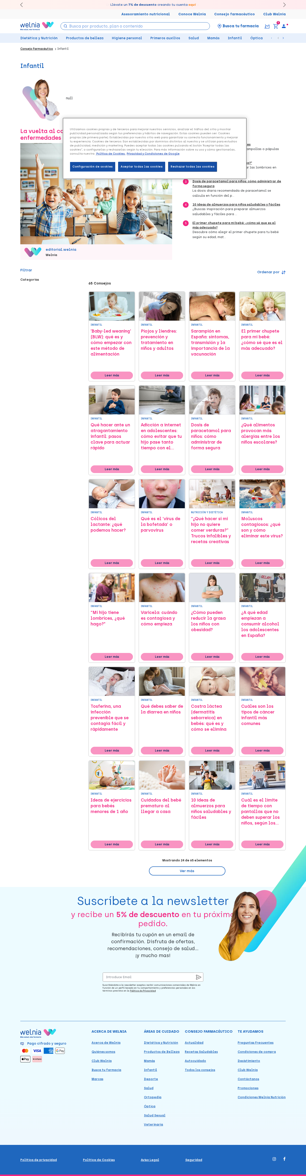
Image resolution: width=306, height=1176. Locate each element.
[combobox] (135, 26)
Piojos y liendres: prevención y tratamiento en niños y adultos (159, 340)
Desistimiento (249, 1061)
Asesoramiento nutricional (145, 14)
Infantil (235, 38)
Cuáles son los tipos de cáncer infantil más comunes (257, 715)
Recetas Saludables (201, 1051)
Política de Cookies (99, 1160)
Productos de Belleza (162, 1051)
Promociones (248, 1088)
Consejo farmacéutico (234, 14)
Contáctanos (248, 1079)
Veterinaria (153, 1124)
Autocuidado (195, 1061)
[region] (155, 148)
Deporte (151, 1079)
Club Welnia (274, 14)
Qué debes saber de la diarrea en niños (162, 709)
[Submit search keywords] (65, 26)
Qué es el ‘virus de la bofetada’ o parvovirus (160, 524)
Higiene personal (127, 38)
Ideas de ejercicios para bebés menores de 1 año (111, 805)
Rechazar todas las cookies (192, 166)
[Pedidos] (266, 26)
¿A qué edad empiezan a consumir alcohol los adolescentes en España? (260, 624)
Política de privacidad (38, 1160)
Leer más (112, 375)
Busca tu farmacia (106, 1070)
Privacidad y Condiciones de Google (153, 153)
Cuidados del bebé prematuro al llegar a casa (161, 805)
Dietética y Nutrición (39, 38)
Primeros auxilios (165, 38)
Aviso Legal (150, 1160)
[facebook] (284, 1159)
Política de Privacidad (143, 990)
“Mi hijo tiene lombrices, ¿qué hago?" (108, 618)
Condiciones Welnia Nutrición (262, 1097)
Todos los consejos (200, 1070)
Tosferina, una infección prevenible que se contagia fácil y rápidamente (110, 718)
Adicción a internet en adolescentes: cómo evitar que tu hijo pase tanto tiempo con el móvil (161, 436)
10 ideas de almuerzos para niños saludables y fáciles (236, 204)
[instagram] (274, 1159)
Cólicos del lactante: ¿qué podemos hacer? (108, 524)
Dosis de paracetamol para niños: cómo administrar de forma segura (211, 436)
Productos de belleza (85, 38)
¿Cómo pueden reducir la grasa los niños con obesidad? (208, 621)
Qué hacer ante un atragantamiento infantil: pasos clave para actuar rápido (110, 436)
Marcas (97, 1079)
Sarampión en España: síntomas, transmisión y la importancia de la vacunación (210, 343)
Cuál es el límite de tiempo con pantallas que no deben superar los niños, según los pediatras (260, 811)
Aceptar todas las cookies (142, 166)
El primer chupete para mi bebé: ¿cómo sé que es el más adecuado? (262, 340)
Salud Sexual (154, 1115)
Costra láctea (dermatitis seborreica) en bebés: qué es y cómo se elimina (208, 718)
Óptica (256, 38)
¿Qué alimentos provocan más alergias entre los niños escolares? (260, 433)
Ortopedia (152, 1097)
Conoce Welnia (192, 14)
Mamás (213, 38)
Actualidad (194, 1042)
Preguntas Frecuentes (255, 1042)
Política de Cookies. (111, 153)
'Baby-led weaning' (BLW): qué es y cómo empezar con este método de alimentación (111, 343)
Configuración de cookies (92, 166)
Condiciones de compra (257, 1051)
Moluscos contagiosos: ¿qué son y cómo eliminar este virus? (262, 527)
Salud (193, 38)
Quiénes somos (103, 1051)
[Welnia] (37, 26)
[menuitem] (284, 26)
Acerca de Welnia (106, 1042)
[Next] (282, 4)
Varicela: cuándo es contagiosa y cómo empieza (159, 618)
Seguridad (193, 1160)
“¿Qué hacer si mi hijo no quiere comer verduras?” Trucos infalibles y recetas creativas (211, 530)
